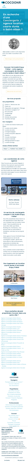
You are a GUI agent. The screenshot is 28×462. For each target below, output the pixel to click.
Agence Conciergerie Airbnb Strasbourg (12, 337)
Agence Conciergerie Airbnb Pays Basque (12, 352)
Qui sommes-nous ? (14, 415)
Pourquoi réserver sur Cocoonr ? (14, 382)
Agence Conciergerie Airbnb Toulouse (11, 320)
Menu (4, 7)
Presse (14, 420)
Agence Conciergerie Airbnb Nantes (11, 327)
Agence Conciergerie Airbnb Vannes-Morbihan (14, 336)
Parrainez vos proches (14, 396)
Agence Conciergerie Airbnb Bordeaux (11, 321)
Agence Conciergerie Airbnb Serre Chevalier (13, 368)
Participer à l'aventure (14, 424)
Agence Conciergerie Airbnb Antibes (11, 353)
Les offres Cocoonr (14, 391)
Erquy (6, 149)
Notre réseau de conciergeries (14, 405)
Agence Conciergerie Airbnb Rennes (11, 318)
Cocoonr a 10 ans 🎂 (14, 419)
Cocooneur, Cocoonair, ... (14, 422)
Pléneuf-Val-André (16, 149)
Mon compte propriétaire (14, 394)
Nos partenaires (14, 410)
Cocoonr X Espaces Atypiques (14, 398)
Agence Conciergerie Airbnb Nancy (11, 346)
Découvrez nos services (14, 91)
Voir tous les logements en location (14, 304)
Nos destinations (14, 385)
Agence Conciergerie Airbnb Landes (11, 355)
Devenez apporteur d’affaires (14, 408)
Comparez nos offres (14, 392)
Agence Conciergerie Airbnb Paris (10, 362)
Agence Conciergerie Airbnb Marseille (11, 330)
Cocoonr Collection (14, 384)
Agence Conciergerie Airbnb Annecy (11, 360)
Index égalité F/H (14, 426)
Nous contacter (14, 417)
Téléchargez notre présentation (14, 59)
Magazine (14, 399)
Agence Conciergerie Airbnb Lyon (10, 328)
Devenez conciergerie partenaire (14, 406)
